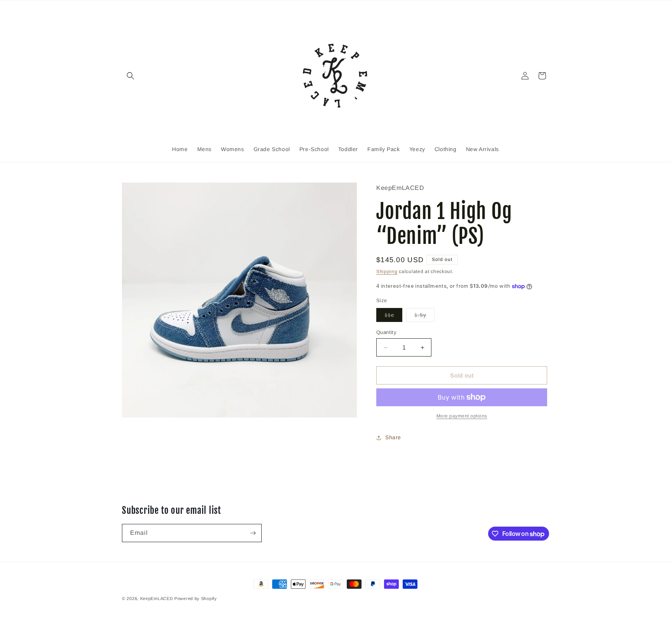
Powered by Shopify (195, 598)
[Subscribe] (252, 533)
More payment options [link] (461, 416)
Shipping (387, 271)
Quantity (386, 332)
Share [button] (393, 437)
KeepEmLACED (156, 598)
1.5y (424, 316)
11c (393, 316)
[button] (130, 75)
